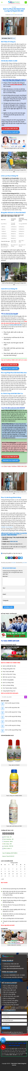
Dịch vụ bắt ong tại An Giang (12, 725)
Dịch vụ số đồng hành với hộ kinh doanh (13, 918)
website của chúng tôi (7, 527)
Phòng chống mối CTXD (10, 988)
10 (24, 869)
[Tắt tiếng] (23, 659)
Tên (4, 588)
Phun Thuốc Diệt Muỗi (8, 671)
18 (1, 873)
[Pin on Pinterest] (16, 558)
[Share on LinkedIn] (19, 558)
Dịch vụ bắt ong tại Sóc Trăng (13, 712)
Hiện (14, 38)
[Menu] (2, 2)
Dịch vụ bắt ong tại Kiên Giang (13, 721)
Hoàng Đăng (19, 14)
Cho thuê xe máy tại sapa (11, 1005)
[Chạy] (2, 659)
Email (4, 594)
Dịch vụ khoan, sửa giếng (10, 1000)
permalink (24, 562)
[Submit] (25, 697)
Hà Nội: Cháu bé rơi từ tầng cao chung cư (13, 898)
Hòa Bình (14, 7)
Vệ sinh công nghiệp (9, 994)
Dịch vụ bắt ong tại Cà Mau (12, 703)
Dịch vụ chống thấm (9, 998)
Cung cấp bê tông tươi (10, 1002)
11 (1, 871)
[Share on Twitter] (11, 558)
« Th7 (2, 879)
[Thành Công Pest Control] (14, 2)
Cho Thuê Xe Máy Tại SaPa (10, 688)
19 (5, 873)
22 (17, 873)
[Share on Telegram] (21, 558)
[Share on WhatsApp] (6, 558)
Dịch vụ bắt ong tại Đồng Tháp (13, 730)
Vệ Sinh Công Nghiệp (8, 680)
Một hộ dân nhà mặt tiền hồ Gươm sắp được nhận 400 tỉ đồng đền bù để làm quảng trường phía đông (14, 893)
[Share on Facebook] (9, 558)
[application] (14, 653)
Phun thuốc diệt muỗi (9, 990)
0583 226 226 (14, 541)
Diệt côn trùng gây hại (9, 992)
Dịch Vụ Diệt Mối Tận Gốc (9, 666)
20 (9, 873)
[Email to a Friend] (14, 558)
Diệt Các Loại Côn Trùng (9, 677)
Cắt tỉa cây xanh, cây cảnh (11, 996)
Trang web (5, 600)
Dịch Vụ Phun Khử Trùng (9, 674)
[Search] (26, 2)
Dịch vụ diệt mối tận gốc (10, 986)
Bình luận (5, 576)
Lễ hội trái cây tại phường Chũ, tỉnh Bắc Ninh (14, 888)
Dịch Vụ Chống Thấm (8, 682)
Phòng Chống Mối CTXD (9, 669)
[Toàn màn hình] (25, 659)
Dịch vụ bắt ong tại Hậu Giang (13, 716)
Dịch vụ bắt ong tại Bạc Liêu (12, 707)
